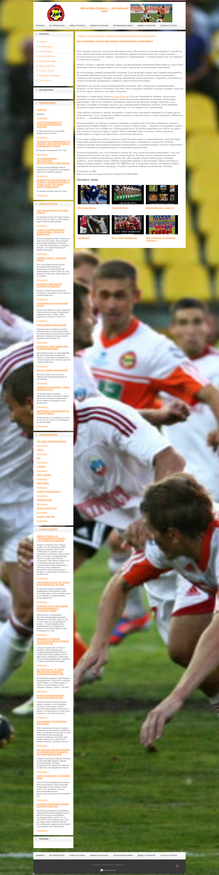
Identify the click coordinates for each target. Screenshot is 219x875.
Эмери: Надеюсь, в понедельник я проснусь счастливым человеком (51, 538)
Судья (40, 450)
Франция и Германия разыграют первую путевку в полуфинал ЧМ (53, 641)
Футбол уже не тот (47, 508)
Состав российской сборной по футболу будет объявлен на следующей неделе (53, 752)
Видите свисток (46, 517)
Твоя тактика (44, 475)
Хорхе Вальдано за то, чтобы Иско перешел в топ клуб (53, 583)
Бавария (41, 110)
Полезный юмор (48, 435)
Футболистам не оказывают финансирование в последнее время (52, 608)
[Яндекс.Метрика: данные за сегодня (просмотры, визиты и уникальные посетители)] (108, 870)
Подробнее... (43, 118)
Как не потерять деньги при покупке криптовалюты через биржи (115, 41)
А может (41, 467)
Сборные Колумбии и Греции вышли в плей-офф (53, 805)
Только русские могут (49, 492)
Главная (43, 42)
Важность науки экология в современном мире (52, 348)
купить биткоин (120, 96)
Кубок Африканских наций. (52, 325)
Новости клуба (45, 51)
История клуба (46, 46)
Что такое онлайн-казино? (51, 441)
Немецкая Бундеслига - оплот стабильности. (53, 388)
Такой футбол (44, 500)
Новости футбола (47, 56)
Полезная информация (50, 75)
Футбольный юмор (47, 61)
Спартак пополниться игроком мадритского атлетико (49, 124)
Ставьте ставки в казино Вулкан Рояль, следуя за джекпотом (51, 232)
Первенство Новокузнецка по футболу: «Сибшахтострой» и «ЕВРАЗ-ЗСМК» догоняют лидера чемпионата (53, 183)
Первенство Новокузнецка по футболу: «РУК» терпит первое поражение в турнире (53, 144)
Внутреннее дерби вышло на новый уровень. (53, 412)
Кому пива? (43, 483)
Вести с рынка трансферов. (52, 370)
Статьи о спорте (46, 71)
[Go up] (177, 867)
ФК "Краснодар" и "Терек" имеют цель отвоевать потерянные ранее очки (50, 672)
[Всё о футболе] (55, 11)
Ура (38, 458)
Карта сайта (44, 80)
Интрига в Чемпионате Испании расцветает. (49, 285)
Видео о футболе (47, 66)
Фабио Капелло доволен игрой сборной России (50, 697)
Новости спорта (48, 204)
